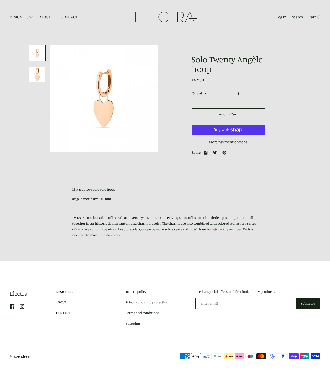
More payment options (228, 142)
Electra (19, 293)
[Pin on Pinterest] (224, 152)
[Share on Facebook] (205, 152)
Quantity (199, 93)
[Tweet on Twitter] (215, 152)
